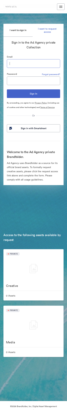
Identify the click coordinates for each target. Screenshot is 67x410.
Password (12, 73)
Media (10, 342)
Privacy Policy (41, 102)
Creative (12, 286)
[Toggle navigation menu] (61, 6)
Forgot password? (51, 74)
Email (9, 56)
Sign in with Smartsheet (33, 128)
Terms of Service (47, 107)
